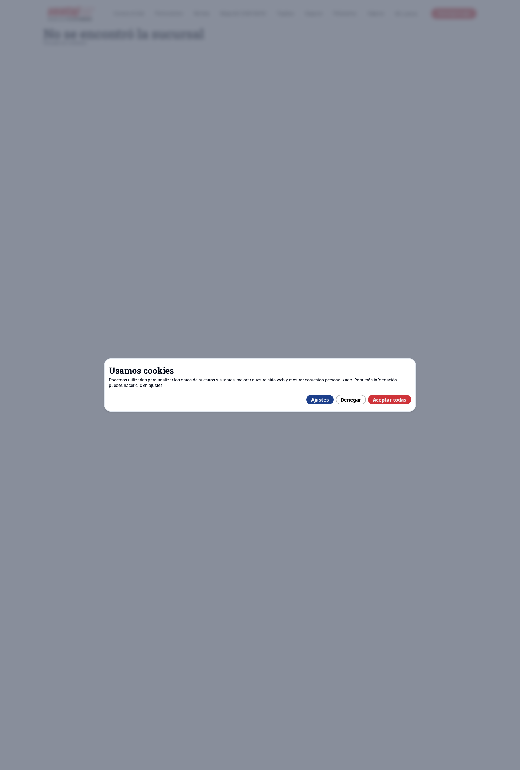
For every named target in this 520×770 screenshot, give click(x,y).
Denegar (351, 399)
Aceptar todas (389, 399)
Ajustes (320, 399)
